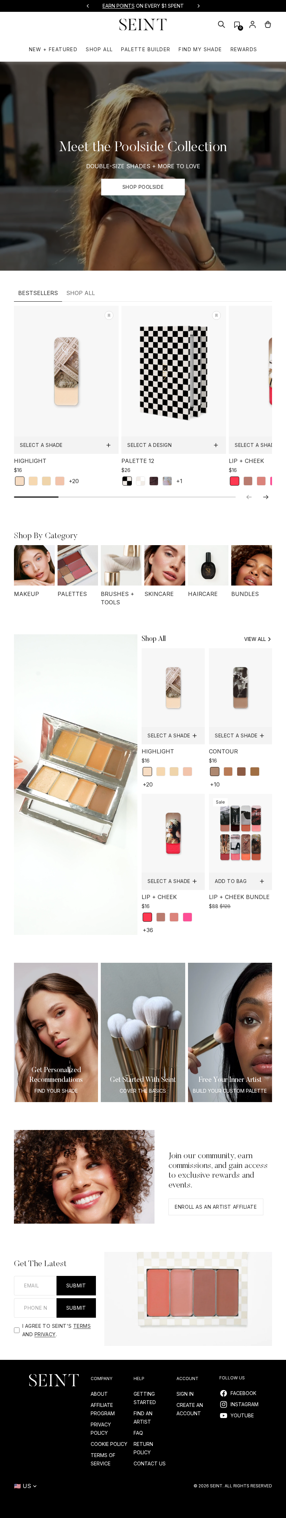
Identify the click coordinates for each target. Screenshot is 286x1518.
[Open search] (221, 24)
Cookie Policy (109, 1444)
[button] (237, 24)
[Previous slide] (87, 5)
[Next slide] (198, 5)
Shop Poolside (143, 187)
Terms (82, 1326)
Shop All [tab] (80, 292)
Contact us (150, 1463)
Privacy (45, 1334)
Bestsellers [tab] (38, 292)
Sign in (185, 1394)
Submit (76, 1285)
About (99, 1394)
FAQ (138, 1433)
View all (255, 639)
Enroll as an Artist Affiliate (216, 1207)
